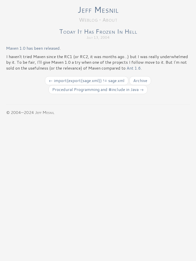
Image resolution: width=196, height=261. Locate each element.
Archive (140, 80)
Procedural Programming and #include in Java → (98, 89)
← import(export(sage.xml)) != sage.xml (87, 80)
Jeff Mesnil (98, 9)
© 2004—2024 (20, 112)
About (109, 19)
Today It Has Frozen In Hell (98, 31)
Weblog (88, 19)
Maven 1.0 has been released (33, 48)
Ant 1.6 (134, 68)
